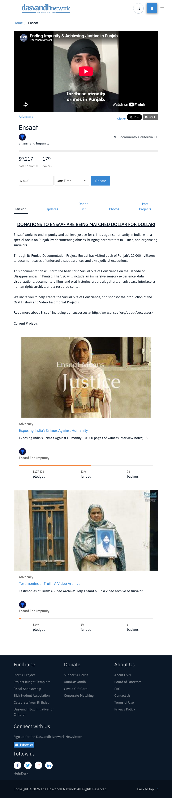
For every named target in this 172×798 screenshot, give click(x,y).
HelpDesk (21, 773)
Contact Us (122, 695)
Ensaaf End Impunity (34, 458)
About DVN (122, 675)
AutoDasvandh (75, 682)
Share (121, 119)
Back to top (145, 789)
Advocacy (26, 117)
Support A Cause (76, 675)
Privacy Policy (124, 709)
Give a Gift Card (75, 689)
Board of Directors (127, 682)
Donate (100, 181)
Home (18, 23)
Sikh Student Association (32, 695)
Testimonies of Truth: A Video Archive (50, 583)
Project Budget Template (32, 682)
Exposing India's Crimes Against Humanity (53, 430)
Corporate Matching (79, 695)
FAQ (117, 689)
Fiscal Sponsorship (27, 689)
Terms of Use (124, 702)
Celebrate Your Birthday (31, 702)
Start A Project (24, 675)
